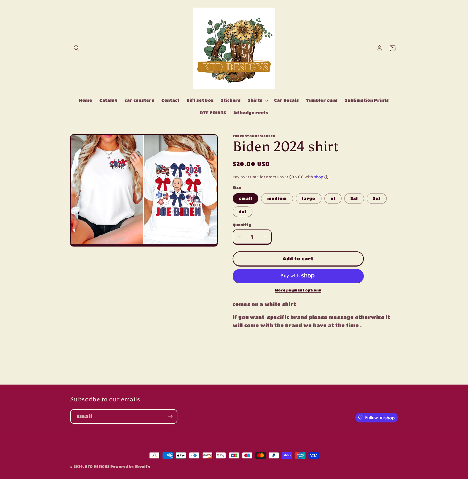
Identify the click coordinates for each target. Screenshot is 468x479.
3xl (376, 198)
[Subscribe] (170, 416)
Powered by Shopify (130, 466)
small (245, 198)
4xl (242, 211)
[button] (76, 48)
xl (333, 198)
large (309, 198)
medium (277, 198)
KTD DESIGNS (97, 466)
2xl (354, 198)
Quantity (242, 224)
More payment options (298, 290)
